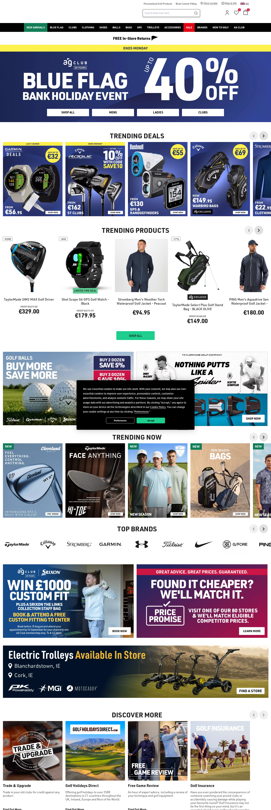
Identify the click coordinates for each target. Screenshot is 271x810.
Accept (150, 420)
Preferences (120, 420)
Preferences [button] (141, 411)
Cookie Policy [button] (158, 406)
